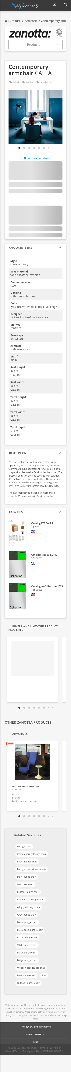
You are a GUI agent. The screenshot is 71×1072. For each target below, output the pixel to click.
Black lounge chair (27, 952)
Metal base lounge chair (30, 929)
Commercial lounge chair (30, 899)
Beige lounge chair (27, 960)
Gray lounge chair (26, 914)
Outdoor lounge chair (28, 983)
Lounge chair (24, 846)
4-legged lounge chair (28, 907)
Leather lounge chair (28, 892)
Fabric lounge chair (27, 861)
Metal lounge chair (27, 922)
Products (33, 44)
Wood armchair (25, 884)
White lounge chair (27, 945)
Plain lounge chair (26, 876)
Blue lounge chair (26, 975)
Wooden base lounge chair (31, 967)
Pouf (44, 975)
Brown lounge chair (27, 937)
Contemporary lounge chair (31, 854)
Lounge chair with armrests (31, 869)
